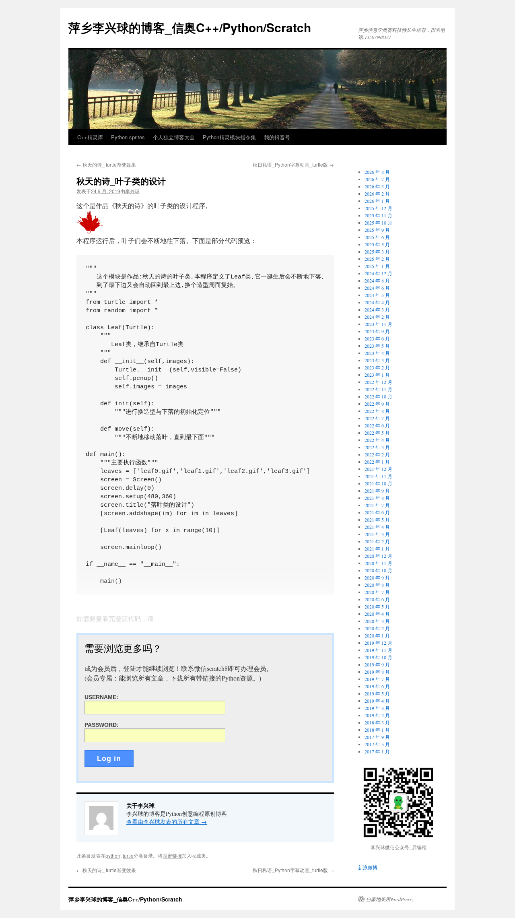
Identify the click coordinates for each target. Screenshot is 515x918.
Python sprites (128, 137)
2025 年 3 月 (377, 251)
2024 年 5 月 (377, 295)
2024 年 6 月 (377, 288)
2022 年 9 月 (377, 403)
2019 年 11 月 (378, 650)
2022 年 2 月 (377, 454)
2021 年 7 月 (377, 505)
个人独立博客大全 (174, 137)
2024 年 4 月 (377, 302)
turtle (128, 855)
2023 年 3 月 (377, 360)
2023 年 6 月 (377, 338)
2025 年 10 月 (378, 222)
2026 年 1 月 (377, 201)
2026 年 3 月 (377, 186)
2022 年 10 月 (378, 396)
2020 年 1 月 (377, 635)
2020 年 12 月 (378, 556)
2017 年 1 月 (377, 751)
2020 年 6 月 (377, 599)
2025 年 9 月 (377, 230)
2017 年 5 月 (377, 744)
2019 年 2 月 (377, 715)
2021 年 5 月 (377, 519)
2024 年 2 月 (377, 317)
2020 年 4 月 (377, 614)
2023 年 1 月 (377, 374)
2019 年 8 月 (377, 671)
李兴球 (132, 191)
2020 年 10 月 (378, 570)
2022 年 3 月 (377, 447)
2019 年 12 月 (378, 643)
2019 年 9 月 (377, 664)
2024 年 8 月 (377, 280)
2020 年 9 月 (377, 577)
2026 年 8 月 (377, 172)
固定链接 (172, 855)
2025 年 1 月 (377, 266)
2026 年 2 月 (377, 193)
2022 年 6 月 (377, 425)
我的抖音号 (277, 137)
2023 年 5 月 (377, 345)
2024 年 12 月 (378, 273)
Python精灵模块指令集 (229, 137)
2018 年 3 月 (377, 722)
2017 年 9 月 (377, 737)
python (112, 855)
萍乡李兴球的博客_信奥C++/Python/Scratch (189, 27)
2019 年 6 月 (377, 686)
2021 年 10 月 (378, 483)
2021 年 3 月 (377, 534)
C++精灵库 (90, 137)
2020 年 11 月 (378, 563)
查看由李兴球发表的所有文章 (166, 821)
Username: (101, 697)
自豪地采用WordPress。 (391, 899)
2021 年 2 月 (377, 541)
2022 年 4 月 (377, 440)
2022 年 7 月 (377, 418)
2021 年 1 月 (377, 548)
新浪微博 (367, 867)
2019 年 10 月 (378, 657)
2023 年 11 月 (378, 324)
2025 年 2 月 (377, 259)
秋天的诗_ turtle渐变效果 (106, 164)
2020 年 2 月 (377, 628)
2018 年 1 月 (377, 729)
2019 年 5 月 (377, 693)
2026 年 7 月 (377, 179)
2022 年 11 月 (378, 389)
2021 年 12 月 (378, 469)
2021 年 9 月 (377, 490)
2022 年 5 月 (377, 432)
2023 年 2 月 (377, 367)
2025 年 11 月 (378, 215)
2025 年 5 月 (377, 244)
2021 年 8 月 (377, 498)
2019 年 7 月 (377, 679)
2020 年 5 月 (377, 606)
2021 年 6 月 (377, 512)
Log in (109, 759)
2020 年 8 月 (377, 585)
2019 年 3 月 (377, 708)
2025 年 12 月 (378, 208)
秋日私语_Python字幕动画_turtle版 (293, 164)
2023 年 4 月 (377, 353)
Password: (101, 725)
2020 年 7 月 (377, 592)
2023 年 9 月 (377, 331)
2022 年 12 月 (378, 382)
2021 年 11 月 (378, 476)
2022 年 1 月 (377, 461)
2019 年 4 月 (377, 700)
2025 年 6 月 (377, 237)
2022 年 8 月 (377, 411)
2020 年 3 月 (377, 621)
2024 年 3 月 (377, 309)
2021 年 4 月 (377, 527)
